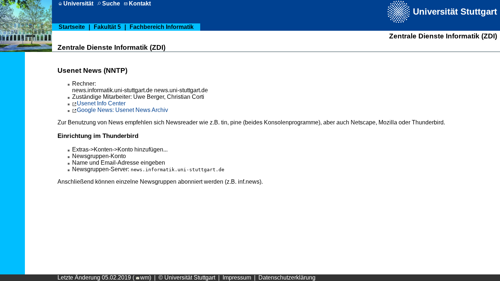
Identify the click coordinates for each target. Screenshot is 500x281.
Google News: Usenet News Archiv (122, 110)
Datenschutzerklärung (287, 277)
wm (144, 277)
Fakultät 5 (107, 27)
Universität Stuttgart (455, 11)
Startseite (72, 27)
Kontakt (140, 3)
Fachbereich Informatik (162, 27)
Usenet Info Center (101, 103)
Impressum (237, 277)
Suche (111, 3)
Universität (78, 3)
